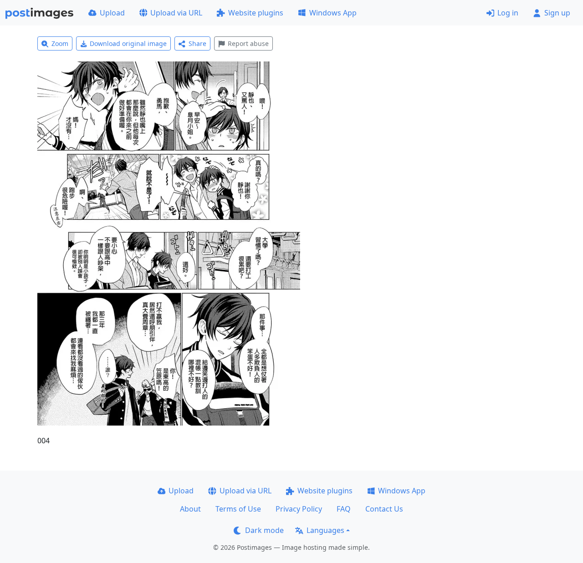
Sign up (557, 13)
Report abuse (248, 43)
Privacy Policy (299, 509)
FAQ (344, 509)
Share (197, 43)
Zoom (59, 43)
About (190, 509)
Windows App (333, 13)
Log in (507, 13)
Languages (325, 530)
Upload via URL (176, 13)
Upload (112, 13)
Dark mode (264, 530)
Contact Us (384, 509)
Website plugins (255, 13)
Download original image (128, 43)
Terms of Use (238, 509)
